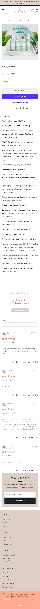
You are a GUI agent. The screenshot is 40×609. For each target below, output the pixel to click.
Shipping (5, 576)
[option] (20, 42)
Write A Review (20, 310)
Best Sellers (18, 20)
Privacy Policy (7, 580)
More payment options (20, 103)
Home (9, 20)
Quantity (5, 82)
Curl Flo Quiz (6, 537)
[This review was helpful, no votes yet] (32, 362)
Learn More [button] (7, 599)
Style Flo (5, 526)
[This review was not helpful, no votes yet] (35, 362)
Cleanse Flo (6, 519)
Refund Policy (7, 587)
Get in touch (6, 573)
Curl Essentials (7, 544)
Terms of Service (8, 583)
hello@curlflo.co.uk (8, 555)
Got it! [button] (20, 605)
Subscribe (19, 501)
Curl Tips (5, 541)
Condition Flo (6, 523)
